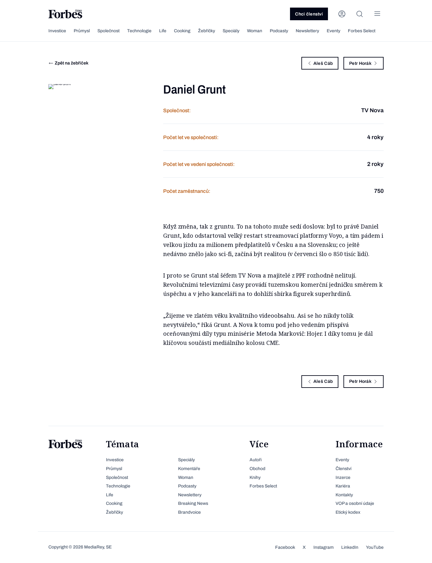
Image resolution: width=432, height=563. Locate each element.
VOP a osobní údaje (355, 503)
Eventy (333, 30)
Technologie (139, 30)
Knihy (255, 477)
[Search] (359, 14)
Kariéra (343, 486)
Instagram (323, 547)
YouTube (375, 547)
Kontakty (344, 495)
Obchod (257, 468)
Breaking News (193, 503)
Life (162, 30)
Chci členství (309, 14)
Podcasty (279, 30)
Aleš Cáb (323, 63)
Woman (254, 30)
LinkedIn (349, 547)
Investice (57, 30)
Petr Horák (360, 63)
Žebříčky (206, 30)
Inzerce (343, 477)
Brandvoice (189, 512)
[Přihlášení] (342, 14)
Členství (343, 468)
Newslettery (307, 30)
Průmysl (82, 30)
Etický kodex (348, 512)
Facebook (285, 547)
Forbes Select (361, 30)
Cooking (182, 30)
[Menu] (377, 14)
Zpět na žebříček (72, 63)
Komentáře (189, 468)
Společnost (108, 30)
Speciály (231, 30)
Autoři (256, 459)
